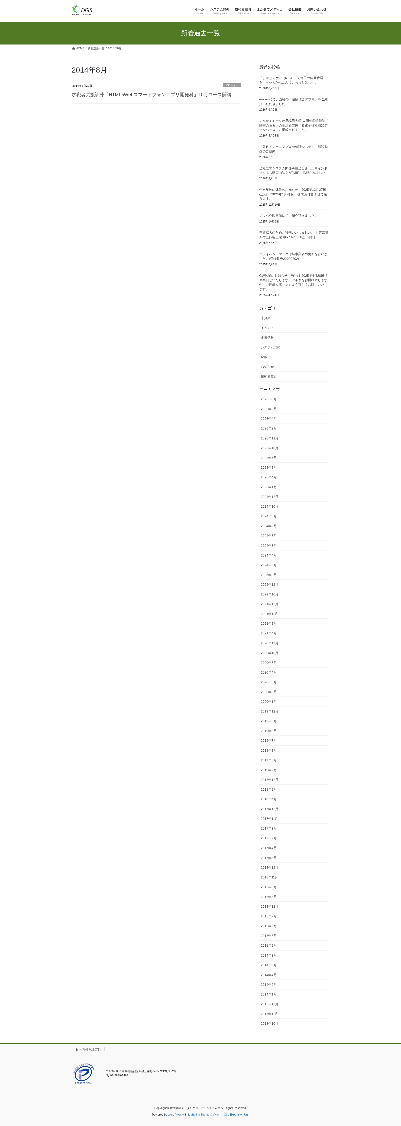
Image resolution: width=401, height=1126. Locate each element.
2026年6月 (269, 409)
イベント (267, 328)
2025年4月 (269, 477)
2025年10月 (269, 448)
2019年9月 (269, 721)
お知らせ (232, 85)
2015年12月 (269, 906)
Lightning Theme (199, 1114)
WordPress (175, 1114)
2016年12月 (269, 867)
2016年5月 (269, 897)
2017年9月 (269, 828)
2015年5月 (269, 936)
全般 (264, 357)
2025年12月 (269, 438)
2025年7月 (269, 458)
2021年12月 (269, 604)
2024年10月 (269, 506)
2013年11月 (269, 1014)
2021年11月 (269, 614)
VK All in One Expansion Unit (231, 1114)
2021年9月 (269, 623)
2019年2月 (269, 770)
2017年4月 (269, 848)
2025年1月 (269, 487)
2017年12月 (269, 809)
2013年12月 (269, 1004)
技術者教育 (269, 376)
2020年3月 (269, 682)
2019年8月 (269, 731)
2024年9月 (269, 516)
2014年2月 (269, 984)
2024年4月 (269, 555)
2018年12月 (269, 780)
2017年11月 (269, 819)
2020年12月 (269, 643)
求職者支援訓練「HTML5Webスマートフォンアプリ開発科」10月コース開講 (151, 94)
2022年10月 (269, 594)
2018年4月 (269, 799)
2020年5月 (269, 663)
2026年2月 (269, 428)
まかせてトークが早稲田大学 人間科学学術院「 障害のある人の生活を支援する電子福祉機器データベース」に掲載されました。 (293, 125)
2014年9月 (269, 955)
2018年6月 (269, 789)
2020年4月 (269, 672)
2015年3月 (269, 945)
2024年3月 (269, 565)
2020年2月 (269, 692)
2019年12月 (269, 711)
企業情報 (267, 337)
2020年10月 (269, 653)
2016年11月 (269, 877)
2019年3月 (269, 760)
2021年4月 (269, 633)
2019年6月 (269, 750)
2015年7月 (269, 916)
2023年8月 (269, 575)
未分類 (266, 318)
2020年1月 (269, 701)
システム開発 (270, 347)
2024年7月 (269, 536)
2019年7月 (269, 740)
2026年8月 (269, 399)
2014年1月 (269, 994)
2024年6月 (269, 545)
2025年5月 (269, 467)
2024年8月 (269, 526)
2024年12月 (269, 497)
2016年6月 (269, 887)
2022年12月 (269, 584)
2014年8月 (269, 965)
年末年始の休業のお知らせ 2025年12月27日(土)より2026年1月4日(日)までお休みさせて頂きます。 (293, 194)
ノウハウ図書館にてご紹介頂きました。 (288, 215)
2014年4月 (269, 975)
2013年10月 (269, 1023)
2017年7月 (269, 838)
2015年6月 (269, 926)
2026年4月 (269, 418)
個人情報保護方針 (88, 1049)
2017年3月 (269, 858)
